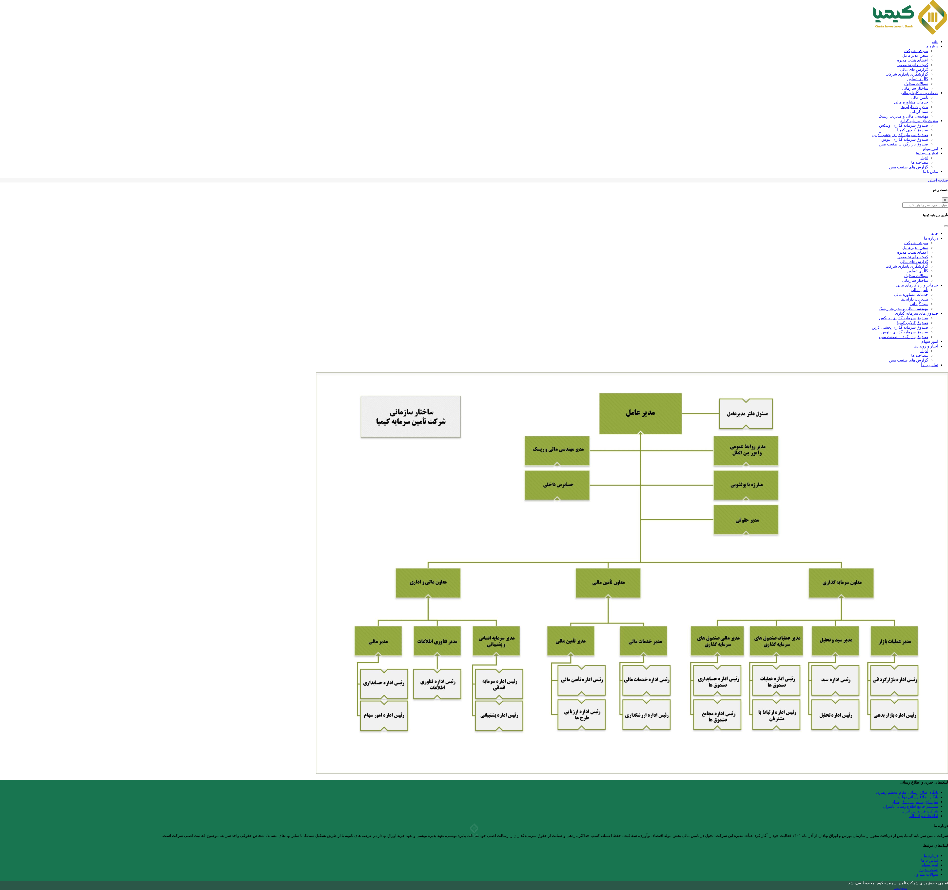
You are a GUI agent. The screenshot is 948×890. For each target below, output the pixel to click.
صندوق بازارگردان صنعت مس (903, 144)
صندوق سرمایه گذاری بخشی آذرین (900, 135)
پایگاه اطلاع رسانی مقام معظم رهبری (907, 792)
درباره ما (932, 46)
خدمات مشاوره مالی (911, 102)
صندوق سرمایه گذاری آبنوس (904, 139)
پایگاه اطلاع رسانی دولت (918, 797)
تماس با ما (930, 172)
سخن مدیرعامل (915, 55)
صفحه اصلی (938, 180)
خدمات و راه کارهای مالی (919, 93)
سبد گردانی (919, 111)
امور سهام (930, 149)
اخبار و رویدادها (927, 153)
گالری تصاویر (917, 79)
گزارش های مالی (914, 69)
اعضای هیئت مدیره (912, 60)
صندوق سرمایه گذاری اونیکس (903, 125)
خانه (935, 42)
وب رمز (901, 888)
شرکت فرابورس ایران (920, 811)
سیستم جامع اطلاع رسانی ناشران (910, 806)
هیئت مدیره (928, 870)
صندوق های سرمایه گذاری (919, 121)
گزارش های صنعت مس (908, 167)
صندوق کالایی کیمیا (912, 130)
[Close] (946, 226)
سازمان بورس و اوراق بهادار (915, 802)
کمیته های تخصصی (912, 65)
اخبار (924, 158)
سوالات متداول (916, 83)
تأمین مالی (919, 97)
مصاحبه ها (919, 162)
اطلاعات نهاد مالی (923, 816)
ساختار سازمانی (915, 88)
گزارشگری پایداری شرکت (907, 74)
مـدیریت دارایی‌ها (914, 107)
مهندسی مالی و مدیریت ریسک (903, 116)
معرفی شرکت (916, 51)
